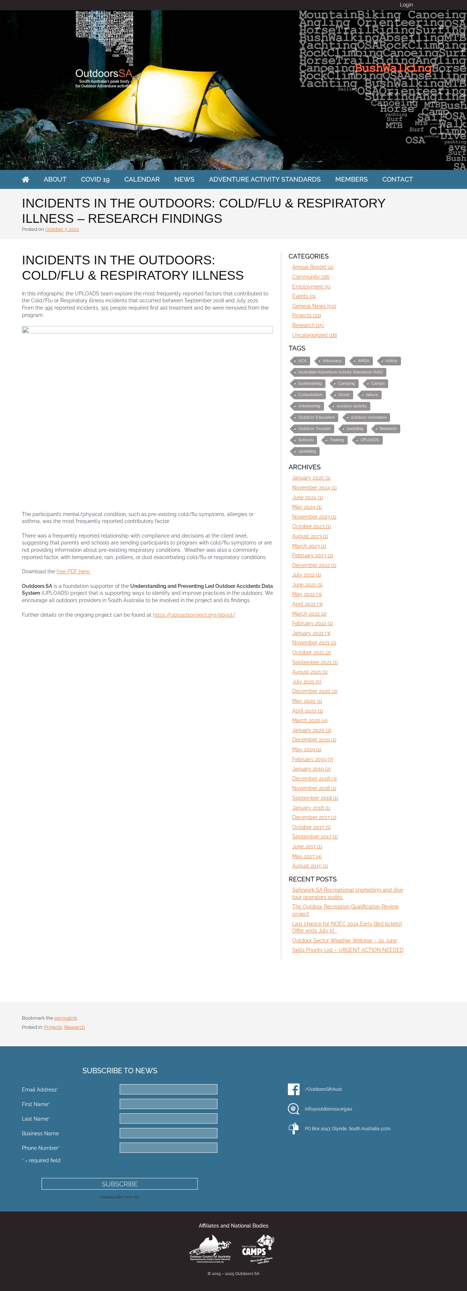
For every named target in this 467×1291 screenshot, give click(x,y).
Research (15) (308, 325)
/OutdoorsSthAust (323, 1089)
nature (372, 394)
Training (337, 440)
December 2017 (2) (314, 817)
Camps (378, 383)
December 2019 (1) (314, 740)
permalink (65, 1018)
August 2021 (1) (310, 672)
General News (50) (314, 306)
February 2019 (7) (312, 759)
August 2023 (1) (310, 536)
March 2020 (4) (310, 720)
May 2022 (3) (307, 594)
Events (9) (304, 296)
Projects (53, 1027)
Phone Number (41, 1148)
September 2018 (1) (315, 798)
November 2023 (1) (314, 517)
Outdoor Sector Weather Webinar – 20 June (344, 940)
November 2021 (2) (314, 643)
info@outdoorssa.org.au (328, 1109)
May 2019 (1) (306, 749)
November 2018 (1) (314, 788)
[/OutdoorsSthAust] (294, 1089)
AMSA (363, 360)
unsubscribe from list (119, 1197)
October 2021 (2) (311, 652)
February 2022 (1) (312, 623)
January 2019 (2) (311, 769)
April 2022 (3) (307, 604)
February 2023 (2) (312, 555)
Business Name (40, 1133)
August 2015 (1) (310, 866)
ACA (302, 360)
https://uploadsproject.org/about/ (194, 615)
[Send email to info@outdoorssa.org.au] (294, 1109)
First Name (36, 1104)
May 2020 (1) (307, 701)
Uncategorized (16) (314, 335)
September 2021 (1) (315, 662)
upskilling (307, 451)
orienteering (309, 406)
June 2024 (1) (307, 497)
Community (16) (310, 277)
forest (344, 394)
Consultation (310, 394)
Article (391, 360)
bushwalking (310, 383)
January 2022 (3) (311, 633)
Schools (305, 440)
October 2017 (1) (311, 827)
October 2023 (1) (311, 526)
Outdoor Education (316, 417)
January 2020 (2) (311, 730)
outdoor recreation (368, 417)
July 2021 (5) (306, 682)
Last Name (36, 1119)
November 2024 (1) (314, 488)
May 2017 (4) (307, 856)
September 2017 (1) (315, 837)
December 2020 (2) (314, 691)
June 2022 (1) (307, 585)
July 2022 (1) (306, 575)
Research (388, 428)
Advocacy (332, 360)
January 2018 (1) (311, 808)
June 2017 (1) (307, 846)
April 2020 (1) (307, 711)
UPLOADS (369, 440)
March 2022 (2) (309, 614)
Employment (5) (311, 287)
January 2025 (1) (311, 478)
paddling (355, 428)
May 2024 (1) (307, 507)
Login (406, 5)
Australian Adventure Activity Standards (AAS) (340, 372)
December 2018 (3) (314, 779)
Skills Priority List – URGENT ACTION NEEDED (348, 950)
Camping (346, 383)
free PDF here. (73, 571)
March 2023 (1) (309, 546)
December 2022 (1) (314, 565)
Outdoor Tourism (314, 428)
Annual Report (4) (312, 267)
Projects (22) (306, 315)
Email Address (40, 1090)
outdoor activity (352, 406)
